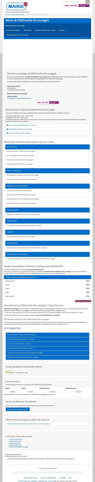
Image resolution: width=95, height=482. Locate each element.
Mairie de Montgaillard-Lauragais (18, 447)
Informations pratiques (13, 30)
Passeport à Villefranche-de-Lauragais (19, 133)
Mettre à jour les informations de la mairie (47, 104)
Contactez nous (42, 481)
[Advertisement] (47, 54)
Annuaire (61, 30)
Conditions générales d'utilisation (27, 481)
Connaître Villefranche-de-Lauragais (45, 30)
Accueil (7, 14)
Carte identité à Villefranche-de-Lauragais (20, 129)
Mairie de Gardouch (15, 443)
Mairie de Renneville (15, 441)
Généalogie (62, 478)
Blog (70, 478)
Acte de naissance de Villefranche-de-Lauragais (22, 125)
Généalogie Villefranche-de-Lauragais (17, 35)
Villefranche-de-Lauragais (14, 26)
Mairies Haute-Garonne (17, 14)
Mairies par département (31, 478)
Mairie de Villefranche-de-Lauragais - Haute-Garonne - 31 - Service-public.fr (29, 424)
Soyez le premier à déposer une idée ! (18, 409)
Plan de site (51, 481)
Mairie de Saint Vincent (16, 439)
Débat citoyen (28, 30)
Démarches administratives (48, 478)
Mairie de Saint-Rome (15, 445)
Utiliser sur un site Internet (84, 301)
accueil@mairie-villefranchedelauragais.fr (19, 98)
